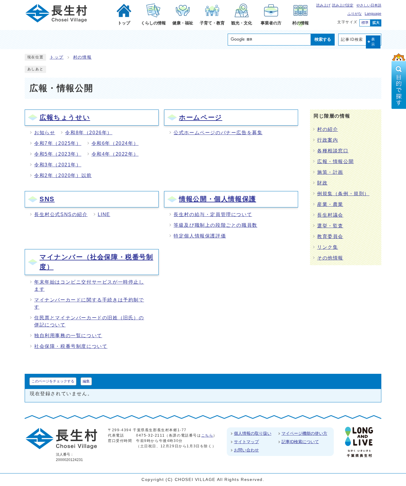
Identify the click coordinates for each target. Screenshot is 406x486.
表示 (373, 41)
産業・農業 (330, 204)
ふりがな (354, 14)
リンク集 (327, 247)
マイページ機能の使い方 (304, 433)
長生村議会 (330, 215)
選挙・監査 (330, 225)
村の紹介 (327, 129)
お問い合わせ (246, 450)
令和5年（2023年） (57, 154)
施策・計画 (330, 172)
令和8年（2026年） (88, 132)
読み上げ (323, 5)
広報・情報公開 (335, 161)
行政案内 (327, 140)
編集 (86, 381)
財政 (322, 182)
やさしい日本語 (368, 5)
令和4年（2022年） (115, 154)
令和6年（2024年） (115, 143)
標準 (365, 23)
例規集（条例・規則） (343, 193)
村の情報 (82, 57)
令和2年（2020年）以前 (63, 175)
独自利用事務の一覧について (68, 335)
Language (373, 14)
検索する (322, 39)
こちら (207, 435)
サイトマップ (246, 441)
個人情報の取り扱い (252, 433)
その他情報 (330, 257)
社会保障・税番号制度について (70, 346)
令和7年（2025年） (57, 143)
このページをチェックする (53, 381)
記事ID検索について (300, 441)
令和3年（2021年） (57, 164)
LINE (104, 214)
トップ (57, 57)
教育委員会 (330, 236)
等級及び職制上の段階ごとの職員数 (215, 225)
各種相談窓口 (333, 150)
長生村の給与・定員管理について (213, 214)
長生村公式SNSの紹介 (61, 214)
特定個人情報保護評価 (200, 235)
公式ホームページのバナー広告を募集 (218, 132)
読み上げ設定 (342, 5)
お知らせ (44, 132)
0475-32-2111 (150, 435)
